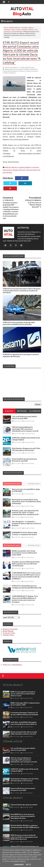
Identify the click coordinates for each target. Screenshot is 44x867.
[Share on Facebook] (22, 178)
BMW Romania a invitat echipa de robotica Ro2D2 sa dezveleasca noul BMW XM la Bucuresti (24, 837)
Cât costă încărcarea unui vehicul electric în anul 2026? (24, 417)
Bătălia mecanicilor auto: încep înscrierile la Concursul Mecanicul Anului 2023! (24, 553)
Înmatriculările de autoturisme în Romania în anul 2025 (24, 460)
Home (6, 27)
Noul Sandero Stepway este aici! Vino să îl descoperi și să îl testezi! (26, 449)
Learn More (19, 865)
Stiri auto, (22, 71)
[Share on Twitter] (10, 183)
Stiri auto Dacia (31, 170)
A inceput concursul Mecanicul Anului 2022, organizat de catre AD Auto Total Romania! (25, 564)
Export (19, 29)
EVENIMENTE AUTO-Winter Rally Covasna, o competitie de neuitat (24, 533)
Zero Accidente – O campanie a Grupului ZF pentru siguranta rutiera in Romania (26, 523)
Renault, (16, 71)
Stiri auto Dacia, (32, 71)
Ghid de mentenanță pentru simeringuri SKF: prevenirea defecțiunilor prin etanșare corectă (25, 429)
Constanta (7, 29)
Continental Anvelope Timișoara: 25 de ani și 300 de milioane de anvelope (24, 713)
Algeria (31, 27)
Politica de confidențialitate (12, 665)
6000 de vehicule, (10, 69)
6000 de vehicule (14, 27)
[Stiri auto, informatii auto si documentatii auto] (22, 11)
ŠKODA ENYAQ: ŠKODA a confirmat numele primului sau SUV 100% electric (24, 826)
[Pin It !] (10, 188)
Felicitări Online (8, 635)
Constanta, (33, 69)
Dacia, (5, 71)
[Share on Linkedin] (25, 183)
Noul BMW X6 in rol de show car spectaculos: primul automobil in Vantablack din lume (22, 816)
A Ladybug (24, 27)
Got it (28, 865)
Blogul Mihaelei (8, 631)
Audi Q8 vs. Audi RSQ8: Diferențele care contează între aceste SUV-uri (23, 723)
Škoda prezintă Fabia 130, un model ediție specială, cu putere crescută (23, 733)
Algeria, (26, 69)
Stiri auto (31, 29)
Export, (10, 71)
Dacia (13, 29)
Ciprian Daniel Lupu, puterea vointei (23, 805)
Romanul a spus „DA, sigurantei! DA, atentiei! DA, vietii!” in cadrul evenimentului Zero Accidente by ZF (25, 512)
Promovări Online (9, 633)
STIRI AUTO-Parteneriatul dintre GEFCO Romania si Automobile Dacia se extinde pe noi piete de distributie (22, 290)
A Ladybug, (19, 69)
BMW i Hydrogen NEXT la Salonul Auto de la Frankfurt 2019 (25, 704)
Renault (24, 29)
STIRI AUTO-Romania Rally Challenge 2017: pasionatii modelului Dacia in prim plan (19, 323)
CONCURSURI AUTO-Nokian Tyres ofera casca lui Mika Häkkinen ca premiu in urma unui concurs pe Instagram (25, 599)
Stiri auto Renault (17, 31)
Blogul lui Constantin (10, 629)
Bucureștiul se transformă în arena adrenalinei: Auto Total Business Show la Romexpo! (26, 501)
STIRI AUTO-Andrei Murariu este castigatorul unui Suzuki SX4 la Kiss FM (26, 587)
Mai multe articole (33, 483)
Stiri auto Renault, (9, 73)
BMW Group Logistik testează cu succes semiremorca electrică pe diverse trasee (22, 694)
